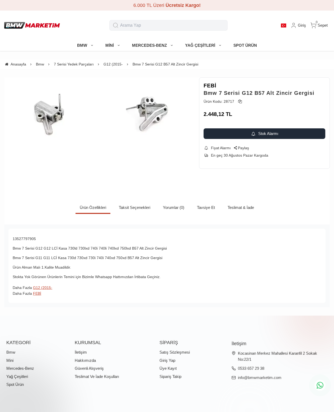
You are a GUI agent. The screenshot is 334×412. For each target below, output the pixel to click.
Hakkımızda (85, 360)
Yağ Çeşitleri (17, 376)
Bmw (10, 352)
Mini (9, 360)
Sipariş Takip (170, 376)
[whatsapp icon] (320, 385)
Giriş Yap (167, 360)
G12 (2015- (42, 287)
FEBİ (210, 85)
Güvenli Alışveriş (89, 368)
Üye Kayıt (168, 368)
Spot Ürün (15, 384)
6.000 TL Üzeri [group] (167, 5)
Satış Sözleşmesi (174, 352)
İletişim (81, 352)
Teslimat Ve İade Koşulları (97, 376)
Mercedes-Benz (20, 368)
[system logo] (32, 25)
